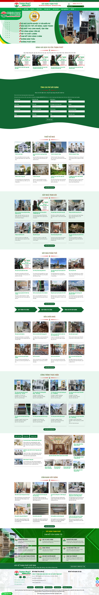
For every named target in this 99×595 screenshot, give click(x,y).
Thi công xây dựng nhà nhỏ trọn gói (40, 416)
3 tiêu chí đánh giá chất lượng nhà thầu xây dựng (40, 495)
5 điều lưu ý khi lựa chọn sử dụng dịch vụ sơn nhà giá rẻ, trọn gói (76, 517)
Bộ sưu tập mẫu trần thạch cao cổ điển (58, 455)
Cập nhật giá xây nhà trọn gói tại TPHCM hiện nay (39, 213)
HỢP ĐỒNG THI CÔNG (46, 309)
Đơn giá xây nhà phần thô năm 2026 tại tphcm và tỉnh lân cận (40, 68)
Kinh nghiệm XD (64, 9)
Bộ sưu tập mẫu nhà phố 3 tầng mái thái (79, 457)
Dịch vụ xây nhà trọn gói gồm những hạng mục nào (22, 213)
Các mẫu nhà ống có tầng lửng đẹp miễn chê (32, 440)
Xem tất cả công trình (49, 429)
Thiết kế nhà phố (36, 176)
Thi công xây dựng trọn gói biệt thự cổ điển (76, 235)
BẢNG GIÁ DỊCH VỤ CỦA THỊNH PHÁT (49, 47)
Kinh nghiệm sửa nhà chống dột (57, 516)
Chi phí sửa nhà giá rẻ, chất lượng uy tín (58, 495)
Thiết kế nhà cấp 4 (19, 154)
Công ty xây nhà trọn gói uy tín (75, 212)
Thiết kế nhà (49, 137)
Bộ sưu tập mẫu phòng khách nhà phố (78, 444)
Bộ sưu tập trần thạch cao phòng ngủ (48, 468)
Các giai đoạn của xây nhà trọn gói (58, 212)
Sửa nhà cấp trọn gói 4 (73, 334)
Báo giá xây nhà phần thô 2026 (21, 270)
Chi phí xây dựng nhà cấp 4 (56, 234)
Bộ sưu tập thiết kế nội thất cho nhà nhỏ (68, 468)
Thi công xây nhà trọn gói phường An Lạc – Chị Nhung (58, 393)
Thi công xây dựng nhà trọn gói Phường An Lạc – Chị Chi (21, 393)
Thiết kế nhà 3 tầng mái (20, 176)
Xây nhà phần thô (49, 253)
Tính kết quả (49, 119)
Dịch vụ (32, 9)
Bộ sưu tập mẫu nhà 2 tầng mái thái (78, 470)
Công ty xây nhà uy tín (19, 234)
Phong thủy (25, 436)
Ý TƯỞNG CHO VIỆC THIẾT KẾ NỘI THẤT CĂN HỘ (76, 177)
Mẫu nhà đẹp (56, 9)
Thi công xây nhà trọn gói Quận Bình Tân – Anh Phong (76, 417)
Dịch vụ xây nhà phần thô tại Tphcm (40, 292)
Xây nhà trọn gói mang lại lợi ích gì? (22, 494)
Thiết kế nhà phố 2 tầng (56, 154)
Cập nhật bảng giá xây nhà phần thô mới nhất (58, 271)
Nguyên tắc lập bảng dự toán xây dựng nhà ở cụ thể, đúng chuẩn (75, 495)
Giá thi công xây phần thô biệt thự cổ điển (22, 293)
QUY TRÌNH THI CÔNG (23, 309)
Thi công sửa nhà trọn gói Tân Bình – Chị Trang (76, 393)
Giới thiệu (26, 9)
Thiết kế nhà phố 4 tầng (74, 154)
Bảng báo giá (47, 9)
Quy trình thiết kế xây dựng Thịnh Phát (40, 155)
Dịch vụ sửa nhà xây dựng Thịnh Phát (75, 357)
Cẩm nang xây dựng (49, 477)
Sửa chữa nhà (49, 317)
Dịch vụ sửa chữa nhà (55, 356)
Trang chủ (18, 9)
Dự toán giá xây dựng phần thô (39, 270)
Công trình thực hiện (49, 375)
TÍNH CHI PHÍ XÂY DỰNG (49, 87)
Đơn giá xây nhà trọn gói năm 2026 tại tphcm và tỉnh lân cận (58, 68)
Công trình (39, 9)
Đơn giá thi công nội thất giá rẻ (21, 516)
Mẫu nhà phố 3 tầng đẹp (28, 459)
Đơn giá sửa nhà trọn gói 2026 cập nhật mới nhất (76, 68)
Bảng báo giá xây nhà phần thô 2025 (58, 292)
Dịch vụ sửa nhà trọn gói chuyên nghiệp (21, 357)
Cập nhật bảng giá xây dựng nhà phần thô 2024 (75, 293)
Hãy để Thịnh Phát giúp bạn (25, 565)
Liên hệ (72, 9)
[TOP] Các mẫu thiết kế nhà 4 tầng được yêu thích (32, 450)
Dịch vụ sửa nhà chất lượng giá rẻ (40, 334)
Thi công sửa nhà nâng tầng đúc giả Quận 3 (22, 417)
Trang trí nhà (33, 436)
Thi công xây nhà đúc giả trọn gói (58, 416)
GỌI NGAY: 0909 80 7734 (78, 566)
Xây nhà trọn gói (49, 195)
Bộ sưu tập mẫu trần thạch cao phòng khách (57, 468)
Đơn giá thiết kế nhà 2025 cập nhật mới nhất (22, 68)
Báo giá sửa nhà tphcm (19, 334)
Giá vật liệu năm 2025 (37, 516)
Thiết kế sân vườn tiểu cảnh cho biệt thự (57, 177)
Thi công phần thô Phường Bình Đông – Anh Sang (39, 393)
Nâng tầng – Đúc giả (67, 587)
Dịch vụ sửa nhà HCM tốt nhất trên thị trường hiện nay (58, 334)
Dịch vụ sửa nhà (36, 356)
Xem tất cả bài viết (49, 187)
